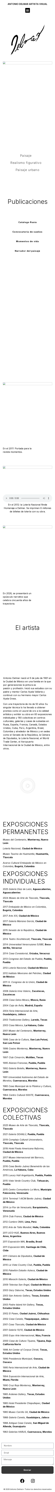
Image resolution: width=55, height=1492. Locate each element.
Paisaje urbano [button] (27, 170)
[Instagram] (33, 1481)
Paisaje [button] (26, 155)
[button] (27, 10)
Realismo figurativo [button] (25, 163)
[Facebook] (22, 1481)
